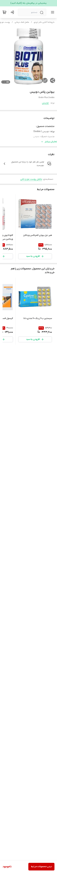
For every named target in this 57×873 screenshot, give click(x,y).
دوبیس (45, 102)
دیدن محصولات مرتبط (41, 866)
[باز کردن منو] (51, 12)
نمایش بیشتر (51, 141)
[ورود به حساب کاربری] (12, 12)
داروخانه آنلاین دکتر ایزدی (44, 22)
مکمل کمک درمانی (22, 22)
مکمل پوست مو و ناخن (31, 179)
